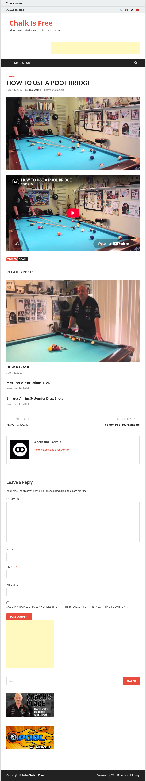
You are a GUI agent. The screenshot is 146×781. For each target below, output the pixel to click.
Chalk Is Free (30, 23)
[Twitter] (132, 10)
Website (12, 584)
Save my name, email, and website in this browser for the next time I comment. (67, 606)
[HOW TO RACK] (73, 322)
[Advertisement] (95, 48)
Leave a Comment (54, 89)
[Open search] (136, 63)
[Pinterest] (126, 10)
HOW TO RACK (17, 367)
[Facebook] (116, 10)
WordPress (118, 775)
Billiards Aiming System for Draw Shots (34, 398)
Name (11, 549)
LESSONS (11, 76)
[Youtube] (137, 10)
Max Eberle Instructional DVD (28, 383)
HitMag (134, 775)
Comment (14, 498)
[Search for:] (73, 681)
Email (11, 567)
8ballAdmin (35, 89)
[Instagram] (121, 10)
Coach (23, 259)
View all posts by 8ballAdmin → (53, 449)
